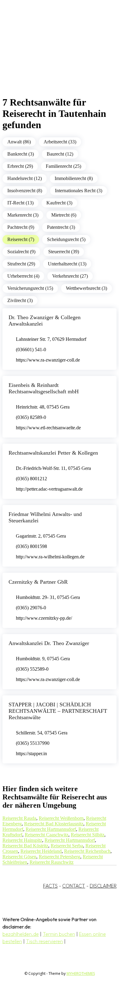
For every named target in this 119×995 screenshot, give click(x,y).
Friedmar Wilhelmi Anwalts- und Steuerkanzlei (45, 517)
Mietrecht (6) (63, 215)
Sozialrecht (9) (21, 251)
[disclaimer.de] (53, 55)
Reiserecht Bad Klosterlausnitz (53, 823)
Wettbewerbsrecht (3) (86, 288)
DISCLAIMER (103, 886)
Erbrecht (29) (20, 166)
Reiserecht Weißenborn (61, 818)
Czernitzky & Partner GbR (38, 582)
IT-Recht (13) (20, 202)
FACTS (50, 886)
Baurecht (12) (60, 154)
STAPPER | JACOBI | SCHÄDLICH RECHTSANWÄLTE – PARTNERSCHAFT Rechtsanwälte (58, 710)
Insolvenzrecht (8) (24, 190)
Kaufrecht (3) (59, 202)
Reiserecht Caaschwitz (46, 834)
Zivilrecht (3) (20, 300)
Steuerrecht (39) (63, 251)
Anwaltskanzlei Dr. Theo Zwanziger (49, 643)
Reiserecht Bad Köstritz (25, 845)
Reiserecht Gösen (19, 856)
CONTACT (73, 886)
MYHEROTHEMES (81, 973)
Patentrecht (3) (61, 227)
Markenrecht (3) (22, 215)
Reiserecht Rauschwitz (52, 862)
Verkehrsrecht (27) (70, 276)
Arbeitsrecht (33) (60, 141)
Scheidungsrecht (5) (66, 239)
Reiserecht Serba (67, 845)
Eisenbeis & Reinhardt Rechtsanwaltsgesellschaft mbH (44, 388)
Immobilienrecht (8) (74, 178)
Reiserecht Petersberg (59, 856)
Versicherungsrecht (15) (30, 288)
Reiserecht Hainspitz (22, 840)
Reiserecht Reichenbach (87, 851)
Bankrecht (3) (20, 154)
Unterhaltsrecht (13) (67, 263)
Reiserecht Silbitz (87, 834)
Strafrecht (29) (21, 263)
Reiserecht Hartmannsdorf (51, 829)
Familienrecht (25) (63, 166)
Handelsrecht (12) (24, 178)
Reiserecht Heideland (41, 851)
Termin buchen (59, 934)
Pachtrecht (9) (20, 227)
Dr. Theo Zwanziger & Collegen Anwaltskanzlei (45, 320)
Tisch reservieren (44, 941)
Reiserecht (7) (20, 239)
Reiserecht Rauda (19, 818)
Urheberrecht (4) (23, 276)
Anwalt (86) (19, 141)
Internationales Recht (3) (78, 190)
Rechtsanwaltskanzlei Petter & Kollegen (53, 453)
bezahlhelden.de (20, 934)
